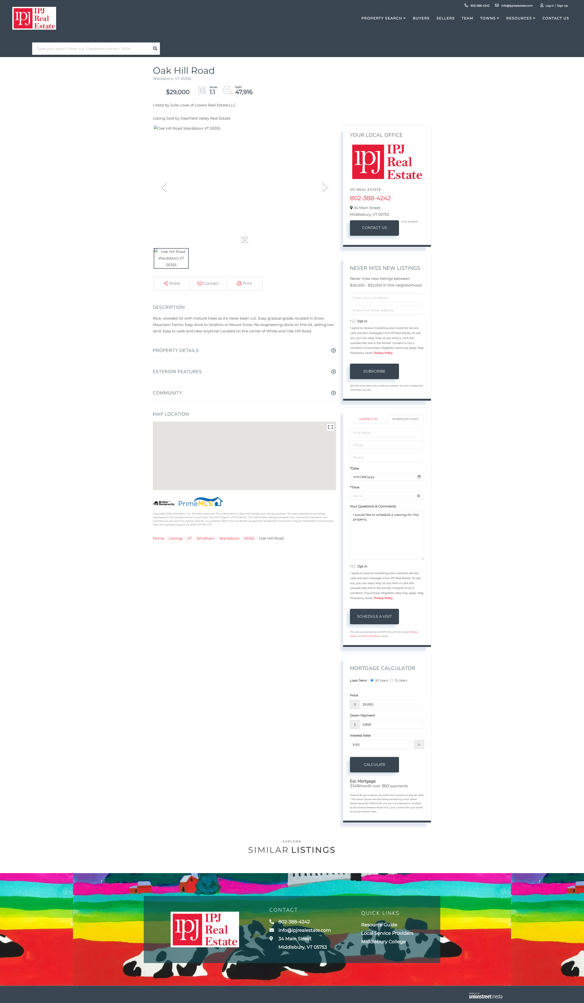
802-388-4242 (480, 6)
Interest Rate (360, 735)
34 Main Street (302, 943)
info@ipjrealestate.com (517, 6)
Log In (549, 6)
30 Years (381, 680)
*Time (354, 487)
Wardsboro (229, 538)
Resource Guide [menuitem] (379, 925)
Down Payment (362, 715)
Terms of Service (371, 636)
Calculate (375, 764)
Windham (205, 538)
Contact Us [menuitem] (555, 18)
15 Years (401, 680)
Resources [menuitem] (519, 18)
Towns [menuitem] (488, 18)
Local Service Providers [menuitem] (387, 933)
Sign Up (562, 6)
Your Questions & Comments (373, 506)
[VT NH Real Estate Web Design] (485, 995)
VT (189, 538)
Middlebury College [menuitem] (383, 942)
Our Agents (409, 221)
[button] (155, 48)
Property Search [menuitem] (381, 18)
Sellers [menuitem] (445, 18)
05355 (249, 538)
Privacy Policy (383, 353)
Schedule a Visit (405, 419)
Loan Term (358, 680)
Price (354, 695)
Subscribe (374, 371)
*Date (354, 468)
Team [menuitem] (467, 18)
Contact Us (374, 228)
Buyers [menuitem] (421, 18)
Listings (176, 538)
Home (158, 538)
